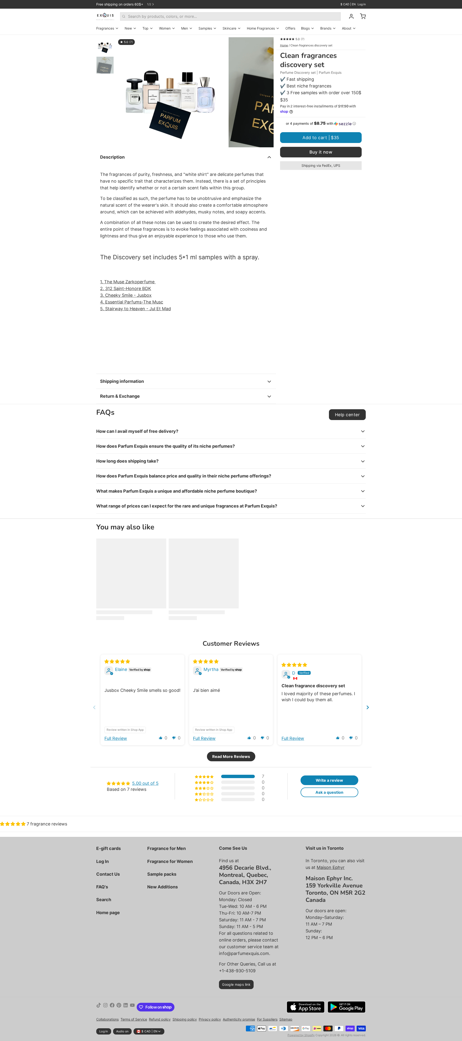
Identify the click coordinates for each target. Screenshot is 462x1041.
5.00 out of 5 (145, 783)
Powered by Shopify (301, 1035)
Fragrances (105, 28)
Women (165, 28)
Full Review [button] (115, 738)
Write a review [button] (329, 780)
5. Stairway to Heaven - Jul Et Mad (135, 308)
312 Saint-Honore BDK (128, 288)
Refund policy (160, 1019)
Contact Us (108, 874)
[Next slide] (266, 91)
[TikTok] (98, 1007)
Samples (205, 28)
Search (103, 899)
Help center (347, 414)
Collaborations (107, 1019)
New (128, 28)
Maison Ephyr (331, 867)
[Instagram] (105, 1007)
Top (145, 28)
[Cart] (361, 16)
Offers (290, 28)
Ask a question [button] (329, 792)
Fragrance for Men (166, 848)
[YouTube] (132, 1007)
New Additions (162, 886)
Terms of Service (134, 1019)
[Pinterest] (118, 1007)
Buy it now (321, 152)
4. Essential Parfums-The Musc (131, 301)
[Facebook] (112, 1007)
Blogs (305, 28)
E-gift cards (108, 848)
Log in (362, 4)
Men (184, 28)
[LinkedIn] (125, 1007)
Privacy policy (210, 1019)
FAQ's (102, 886)
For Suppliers (267, 1019)
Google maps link (236, 984)
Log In (102, 861)
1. (102, 281)
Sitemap (285, 1019)
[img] (117, 661)
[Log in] (349, 16)
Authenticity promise (239, 1019)
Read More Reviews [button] (231, 756)
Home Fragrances (261, 28)
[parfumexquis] (105, 16)
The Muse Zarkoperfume (130, 281)
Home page (108, 912)
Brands (325, 28)
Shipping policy (185, 1019)
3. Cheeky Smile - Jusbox (126, 295)
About (346, 28)
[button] (321, 123)
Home (284, 45)
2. (102, 288)
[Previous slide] (123, 91)
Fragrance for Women (170, 861)
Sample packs (161, 874)
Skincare (229, 28)
